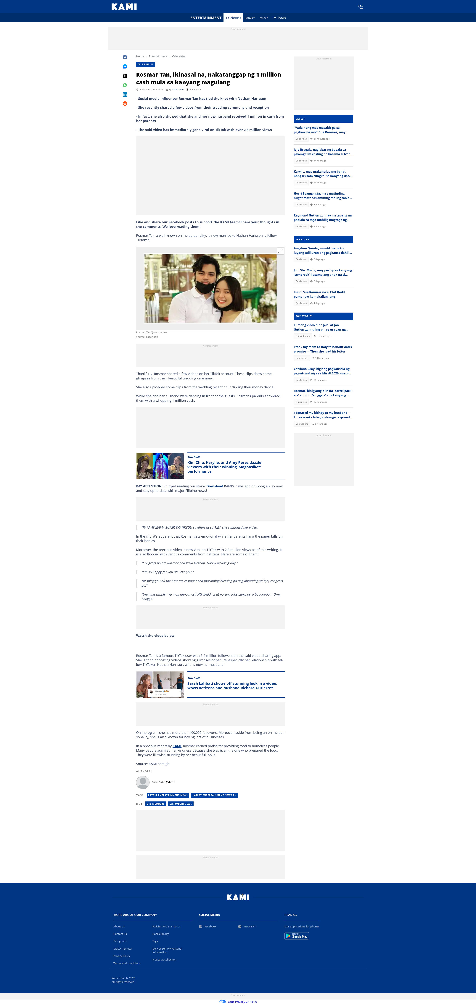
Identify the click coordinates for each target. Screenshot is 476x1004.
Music (264, 18)
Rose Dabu (178, 89)
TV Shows (279, 18)
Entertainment (206, 17)
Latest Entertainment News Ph (215, 795)
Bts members (156, 803)
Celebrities (233, 18)
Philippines (301, 401)
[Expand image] (280, 251)
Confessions (302, 358)
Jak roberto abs (180, 803)
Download (214, 486)
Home (140, 56)
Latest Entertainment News (168, 795)
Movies (250, 18)
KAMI (177, 746)
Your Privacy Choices (242, 1002)
